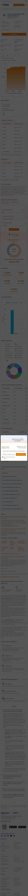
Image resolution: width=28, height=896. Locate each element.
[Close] (26, 436)
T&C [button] (4, 458)
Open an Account (21, 454)
